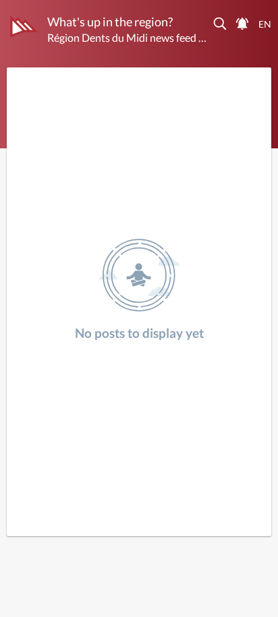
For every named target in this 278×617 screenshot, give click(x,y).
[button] (221, 23)
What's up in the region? (110, 21)
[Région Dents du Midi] (23, 26)
